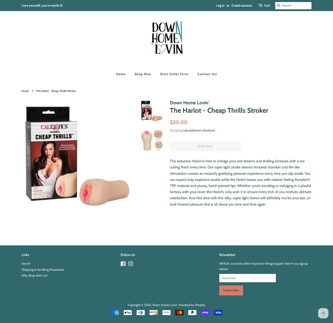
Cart (267, 5)
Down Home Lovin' (164, 305)
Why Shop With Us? (35, 275)
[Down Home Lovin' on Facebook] (123, 264)
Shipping (176, 130)
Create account (242, 5)
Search (26, 263)
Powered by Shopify (192, 305)
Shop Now (143, 74)
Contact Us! (207, 74)
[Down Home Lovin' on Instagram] (130, 264)
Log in (220, 5)
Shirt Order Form (174, 74)
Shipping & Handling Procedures (43, 269)
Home (121, 74)
